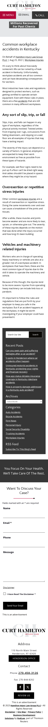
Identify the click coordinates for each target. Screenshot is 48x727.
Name (6, 508)
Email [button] (25, 14)
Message (8, 552)
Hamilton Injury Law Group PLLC (26, 705)
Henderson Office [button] (24, 658)
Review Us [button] (24, 695)
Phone (7, 537)
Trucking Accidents (15, 433)
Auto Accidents (13, 412)
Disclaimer (8, 587)
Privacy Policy (34, 712)
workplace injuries (27, 198)
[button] (8, 14)
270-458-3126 (28, 673)
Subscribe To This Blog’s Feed (21, 449)
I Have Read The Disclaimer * (21, 594)
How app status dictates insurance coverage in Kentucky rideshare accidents (23, 379)
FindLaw (21, 718)
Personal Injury (13, 425)
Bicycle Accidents (14, 416)
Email (7, 522)
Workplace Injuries (34, 60)
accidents (22, 101)
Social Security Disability (18, 429)
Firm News (11, 420)
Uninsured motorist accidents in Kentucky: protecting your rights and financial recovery (22, 368)
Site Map (21, 712)
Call (41, 15)
